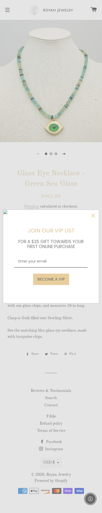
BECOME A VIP (51, 279)
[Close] (93, 216)
